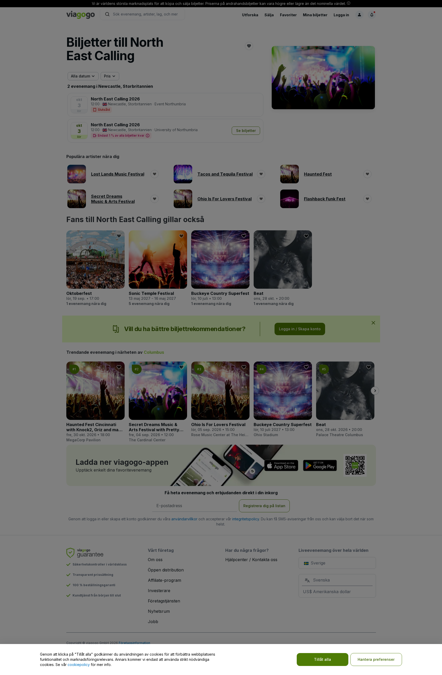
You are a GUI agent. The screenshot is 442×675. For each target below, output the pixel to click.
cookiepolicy (79, 664)
